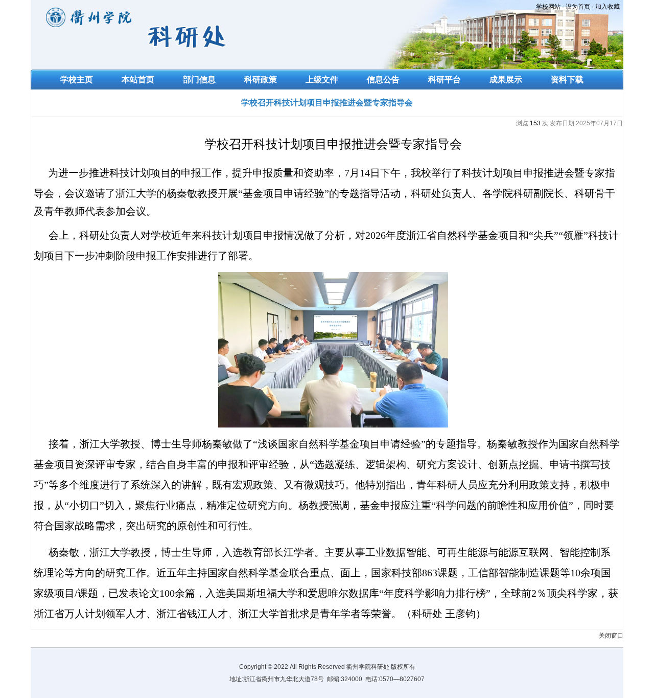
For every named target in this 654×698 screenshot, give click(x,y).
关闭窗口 (611, 635)
